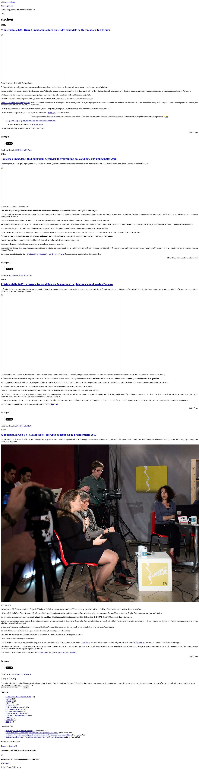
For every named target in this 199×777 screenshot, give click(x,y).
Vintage (8, 722)
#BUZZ (8, 701)
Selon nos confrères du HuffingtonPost (15, 103)
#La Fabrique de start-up (14, 709)
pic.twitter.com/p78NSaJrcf (46, 121)
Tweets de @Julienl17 (9, 746)
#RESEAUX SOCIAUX (15, 713)
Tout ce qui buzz (7, 6)
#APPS (8, 699)
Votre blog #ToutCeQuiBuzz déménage (20, 731)
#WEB (8, 718)
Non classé (9, 720)
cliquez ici (54, 404)
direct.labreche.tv (46, 652)
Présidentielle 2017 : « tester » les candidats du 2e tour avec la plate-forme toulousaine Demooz (57, 284)
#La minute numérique (14, 711)
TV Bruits (86, 643)
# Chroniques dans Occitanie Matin (18, 697)
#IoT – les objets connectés (15, 707)
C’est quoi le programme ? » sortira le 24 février (45, 254)
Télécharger (5, 763)
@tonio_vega (14, 121)
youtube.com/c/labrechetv (67, 652)
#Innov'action (10, 705)
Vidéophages (140, 643)
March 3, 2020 (37, 124)
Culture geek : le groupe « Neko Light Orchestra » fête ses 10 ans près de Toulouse (36, 737)
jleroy (11, 150)
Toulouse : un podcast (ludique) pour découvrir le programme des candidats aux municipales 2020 (58, 158)
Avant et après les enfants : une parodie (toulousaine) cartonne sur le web (32, 733)
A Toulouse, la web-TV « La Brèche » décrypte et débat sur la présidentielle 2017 (48, 434)
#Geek (8, 703)
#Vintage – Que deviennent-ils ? (17, 715)
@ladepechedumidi (28, 121)
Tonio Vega (52, 113)
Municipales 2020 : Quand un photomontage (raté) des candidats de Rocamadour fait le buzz (55, 29)
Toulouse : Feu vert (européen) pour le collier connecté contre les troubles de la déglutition (38, 735)
